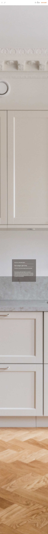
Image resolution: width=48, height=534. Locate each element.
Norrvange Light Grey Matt (26, 268)
